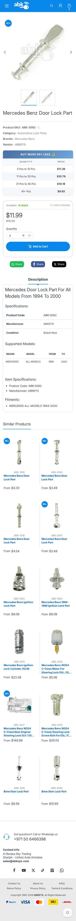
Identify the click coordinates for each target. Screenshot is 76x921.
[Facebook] (14, 870)
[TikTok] (43, 870)
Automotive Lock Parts (32, 133)
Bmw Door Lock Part (16, 791)
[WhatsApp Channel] (62, 870)
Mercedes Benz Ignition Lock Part (18, 604)
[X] (33, 870)
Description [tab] (38, 279)
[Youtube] (24, 870)
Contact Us (14, 883)
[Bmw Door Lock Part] (19, 768)
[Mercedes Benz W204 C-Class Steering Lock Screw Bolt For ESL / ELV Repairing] (57, 705)
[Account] (60, 6)
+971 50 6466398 (30, 839)
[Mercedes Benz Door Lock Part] (19, 452)
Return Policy (14, 888)
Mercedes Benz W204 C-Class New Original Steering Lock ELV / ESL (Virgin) (18, 732)
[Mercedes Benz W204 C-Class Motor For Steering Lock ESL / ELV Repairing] (57, 641)
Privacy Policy (38, 888)
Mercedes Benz (25, 138)
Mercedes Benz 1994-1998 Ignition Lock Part (56, 604)
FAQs (62, 883)
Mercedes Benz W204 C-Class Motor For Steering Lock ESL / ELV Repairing (56, 669)
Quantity (11, 228)
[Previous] (5, 52)
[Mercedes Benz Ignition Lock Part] (19, 578)
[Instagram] (52, 870)
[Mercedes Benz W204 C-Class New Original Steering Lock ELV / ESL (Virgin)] (19, 705)
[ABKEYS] (21, 9)
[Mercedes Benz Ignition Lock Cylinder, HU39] (19, 641)
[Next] (71, 52)
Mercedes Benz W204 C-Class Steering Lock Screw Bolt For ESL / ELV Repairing (57, 732)
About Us (38, 883)
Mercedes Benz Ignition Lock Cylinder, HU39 (18, 667)
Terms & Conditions (61, 888)
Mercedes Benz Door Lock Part (16, 477)
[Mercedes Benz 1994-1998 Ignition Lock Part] (57, 578)
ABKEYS (38, 895)
